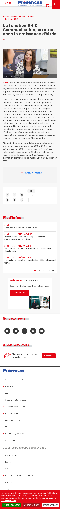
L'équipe (9, 387)
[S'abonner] (7, 356)
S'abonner (48, 356)
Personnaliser (50, 505)
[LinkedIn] (7, 331)
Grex (7, 489)
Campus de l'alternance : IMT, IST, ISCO (22, 476)
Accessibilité (11, 440)
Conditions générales (14, 434)
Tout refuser (32, 505)
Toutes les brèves (46, 271)
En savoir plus (8, 500)
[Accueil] (30, 3)
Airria (5, 82)
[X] (7, 195)
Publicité (9, 393)
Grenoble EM (11, 482)
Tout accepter (12, 505)
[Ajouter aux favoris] (7, 200)
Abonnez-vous (19, 292)
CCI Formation (11, 469)
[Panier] (47, 6)
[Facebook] (14, 195)
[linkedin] (21, 195)
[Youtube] (42, 331)
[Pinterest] (33, 331)
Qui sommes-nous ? (14, 380)
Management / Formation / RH (19, 16)
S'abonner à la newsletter (16, 400)
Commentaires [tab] (33, 173)
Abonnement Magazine (15, 407)
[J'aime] (31, 191)
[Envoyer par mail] (14, 200)
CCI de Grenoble (12, 455)
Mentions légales (12, 420)
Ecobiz (8, 462)
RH (4, 40)
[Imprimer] (21, 200)
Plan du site (10, 427)
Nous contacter (12, 413)
